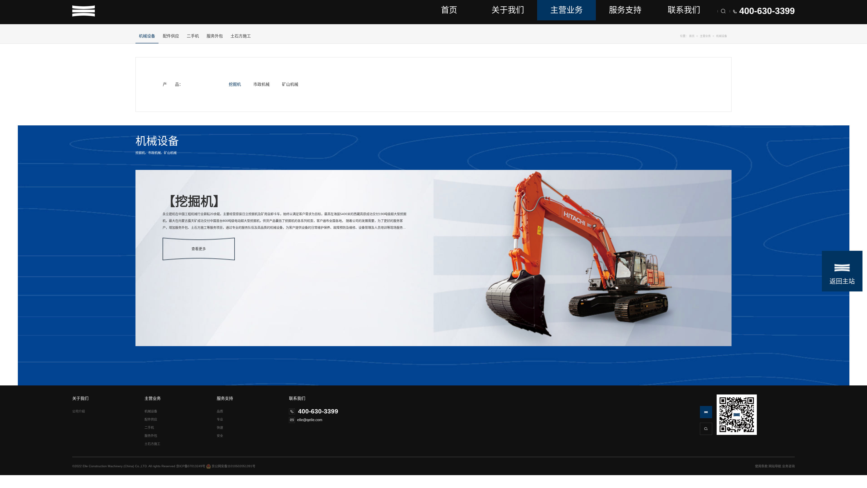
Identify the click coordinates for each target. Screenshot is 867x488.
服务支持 (625, 10)
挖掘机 (235, 84)
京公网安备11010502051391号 (233, 466)
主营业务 (566, 10)
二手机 (193, 36)
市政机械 (261, 84)
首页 (449, 10)
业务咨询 (788, 466)
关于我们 (508, 10)
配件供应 (171, 36)
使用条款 (761, 466)
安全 (220, 435)
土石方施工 (241, 36)
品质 (220, 411)
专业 (220, 419)
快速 (220, 427)
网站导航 (775, 466)
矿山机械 (290, 84)
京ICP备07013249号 (190, 466)
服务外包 (215, 36)
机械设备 (721, 36)
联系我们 (684, 10)
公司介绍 (78, 411)
